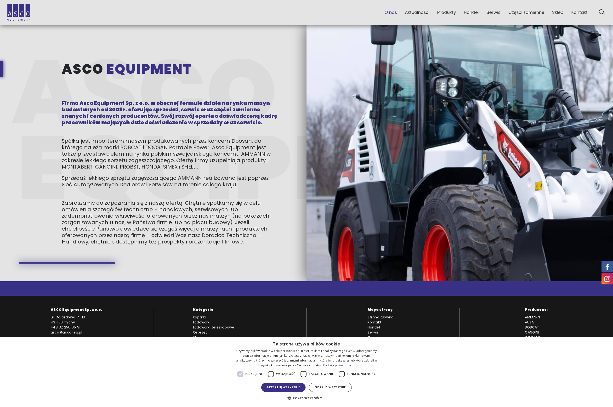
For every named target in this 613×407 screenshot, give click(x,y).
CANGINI (532, 332)
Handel (471, 12)
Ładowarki (201, 322)
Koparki (199, 317)
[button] (602, 12)
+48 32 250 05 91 (66, 327)
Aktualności (417, 12)
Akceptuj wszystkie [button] (283, 387)
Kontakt (579, 12)
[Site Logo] (18, 12)
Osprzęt (200, 332)
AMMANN (532, 317)
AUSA (529, 322)
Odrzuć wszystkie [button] (330, 387)
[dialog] (306, 372)
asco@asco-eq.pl (66, 332)
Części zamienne (526, 12)
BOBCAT (532, 327)
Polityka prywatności (337, 365)
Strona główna (381, 317)
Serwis (493, 12)
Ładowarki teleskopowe (213, 327)
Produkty (446, 12)
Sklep (557, 12)
